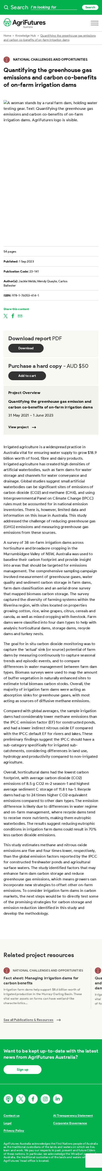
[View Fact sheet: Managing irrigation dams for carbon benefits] (45, 988)
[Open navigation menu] (94, 23)
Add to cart (27, 376)
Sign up (22, 1070)
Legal (8, 1123)
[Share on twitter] (6, 316)
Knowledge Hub (25, 35)
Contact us (11, 1115)
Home (7, 35)
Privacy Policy (14, 1130)
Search (90, 7)
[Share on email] (20, 316)
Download (26, 348)
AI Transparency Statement (73, 1115)
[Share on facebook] (13, 316)
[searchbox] (51, 7)
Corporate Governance (70, 1123)
